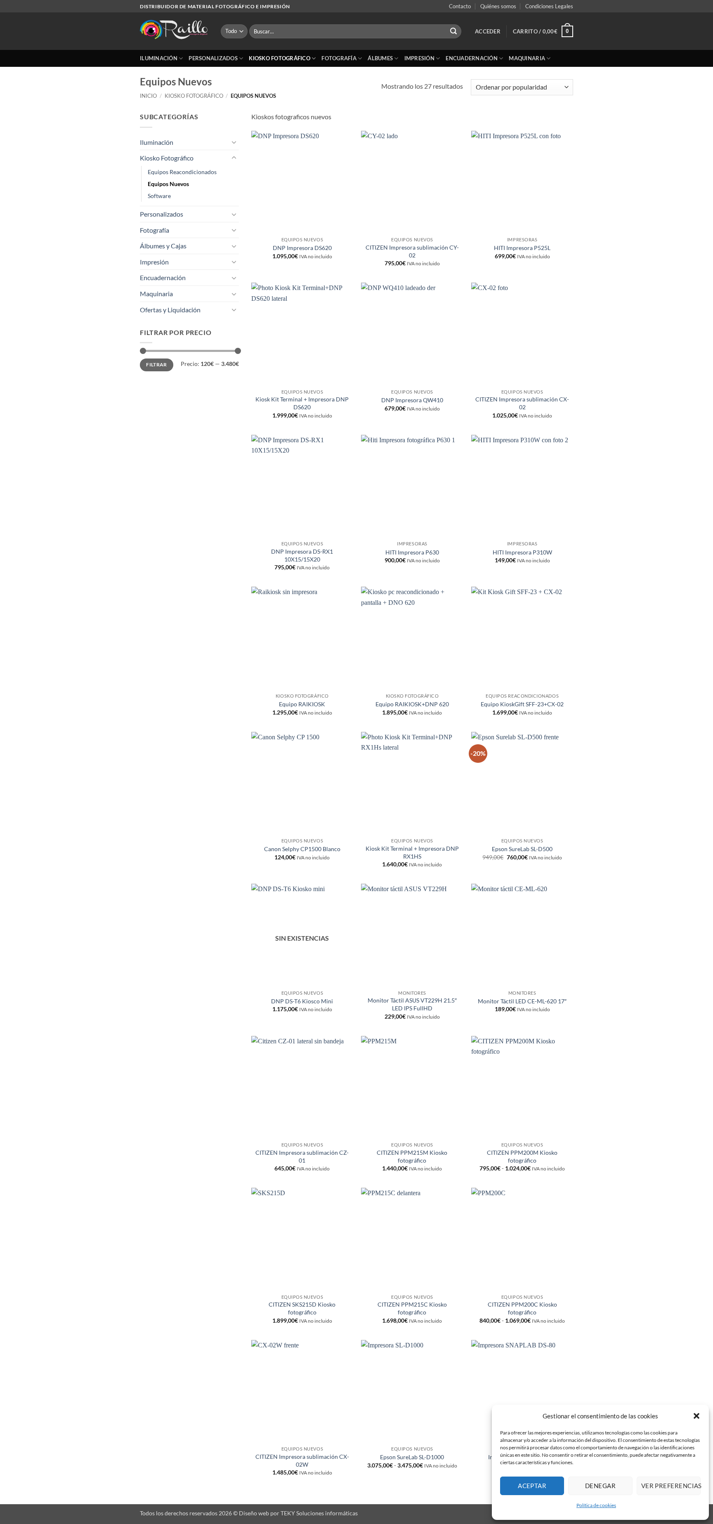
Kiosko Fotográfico (279, 58)
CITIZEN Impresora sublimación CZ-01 (302, 1156)
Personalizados (213, 58)
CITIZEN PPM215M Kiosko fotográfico (412, 1156)
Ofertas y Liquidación (170, 310)
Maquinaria (527, 58)
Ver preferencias (671, 1485)
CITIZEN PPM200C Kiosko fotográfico (522, 1308)
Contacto (460, 6)
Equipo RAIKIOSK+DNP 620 (412, 704)
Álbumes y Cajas (163, 246)
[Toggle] (234, 142)
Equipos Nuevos (168, 183)
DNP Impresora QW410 (412, 399)
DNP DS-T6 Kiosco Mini (302, 1001)
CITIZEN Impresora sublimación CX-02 (522, 403)
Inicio (148, 95)
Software (159, 195)
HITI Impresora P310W (522, 552)
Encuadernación (472, 58)
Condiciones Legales (549, 6)
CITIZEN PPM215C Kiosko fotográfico (412, 1308)
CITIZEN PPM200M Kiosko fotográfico (522, 1156)
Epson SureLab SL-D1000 (412, 1456)
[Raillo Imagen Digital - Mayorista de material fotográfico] (174, 31)
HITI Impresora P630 (412, 552)
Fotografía (338, 58)
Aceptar (532, 1485)
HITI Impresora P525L (522, 247)
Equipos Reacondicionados (182, 171)
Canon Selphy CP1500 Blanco (302, 848)
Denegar (600, 1485)
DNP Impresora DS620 (302, 247)
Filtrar (156, 364)
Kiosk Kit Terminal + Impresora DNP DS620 (302, 403)
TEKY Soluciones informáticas (319, 1513)
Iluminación (158, 58)
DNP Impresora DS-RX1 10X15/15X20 (302, 555)
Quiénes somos (498, 6)
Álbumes (380, 58)
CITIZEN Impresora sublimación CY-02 (412, 251)
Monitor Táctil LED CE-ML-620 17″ (522, 1001)
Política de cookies (596, 1505)
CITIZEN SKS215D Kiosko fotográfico (302, 1308)
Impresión (419, 58)
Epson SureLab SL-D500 (522, 848)
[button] (696, 1416)
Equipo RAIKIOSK (302, 704)
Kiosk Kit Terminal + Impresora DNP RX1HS (412, 852)
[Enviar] (453, 31)
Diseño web (254, 1513)
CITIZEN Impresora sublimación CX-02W (302, 1460)
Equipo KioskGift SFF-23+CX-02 (522, 704)
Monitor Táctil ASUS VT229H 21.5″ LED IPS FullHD (412, 1004)
